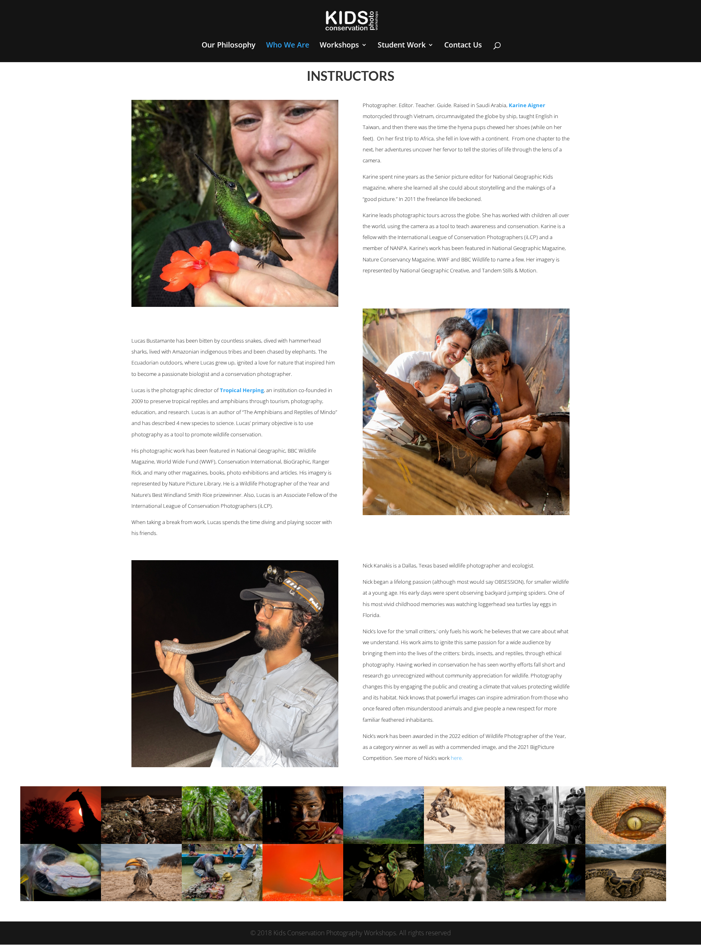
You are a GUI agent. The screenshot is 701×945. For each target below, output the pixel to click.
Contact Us (463, 46)
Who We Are (287, 46)
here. (457, 758)
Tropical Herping (242, 390)
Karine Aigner (527, 105)
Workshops (339, 46)
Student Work (402, 46)
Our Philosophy (229, 46)
